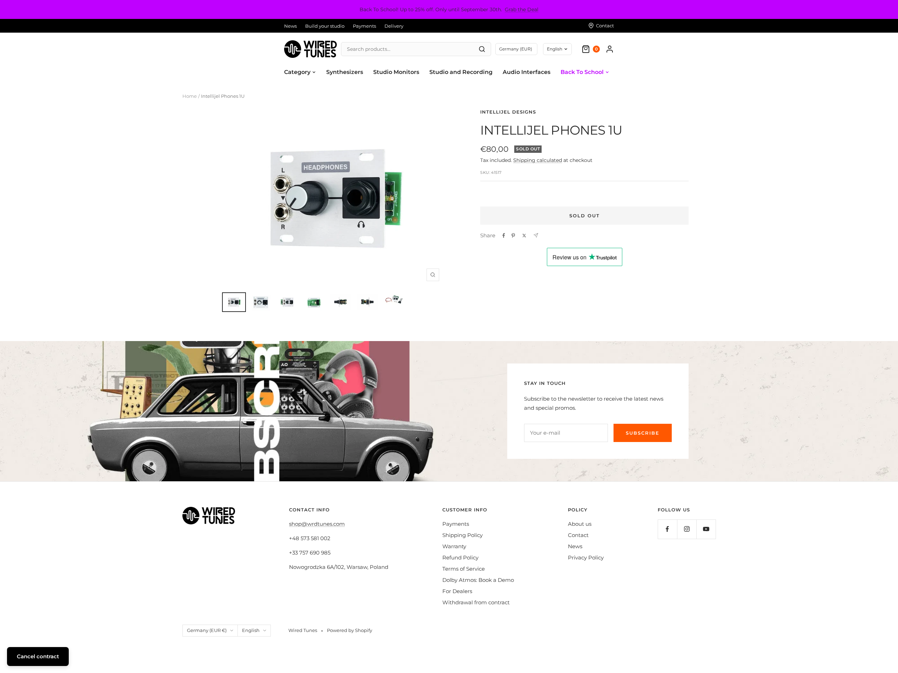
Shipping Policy (462, 535)
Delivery (393, 26)
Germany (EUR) (515, 49)
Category (297, 72)
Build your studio (324, 26)
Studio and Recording (460, 72)
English (554, 49)
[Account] (609, 49)
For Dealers (457, 591)
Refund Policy (460, 557)
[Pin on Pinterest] (513, 235)
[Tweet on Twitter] (524, 235)
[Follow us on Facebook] (667, 529)
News (290, 26)
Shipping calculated (537, 160)
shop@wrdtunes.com (317, 524)
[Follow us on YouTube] (706, 529)
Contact (578, 535)
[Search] (482, 49)
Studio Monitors (396, 72)
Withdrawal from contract (476, 602)
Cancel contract (38, 656)
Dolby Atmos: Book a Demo (478, 580)
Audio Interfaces (526, 72)
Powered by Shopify (349, 630)
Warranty (454, 546)
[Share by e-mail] (536, 235)
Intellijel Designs (508, 112)
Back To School (582, 72)
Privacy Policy (586, 557)
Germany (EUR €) (207, 630)
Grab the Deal (521, 9)
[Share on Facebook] (503, 235)
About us (579, 524)
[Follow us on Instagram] (686, 529)
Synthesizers (344, 72)
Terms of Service (463, 568)
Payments (364, 26)
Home (189, 96)
